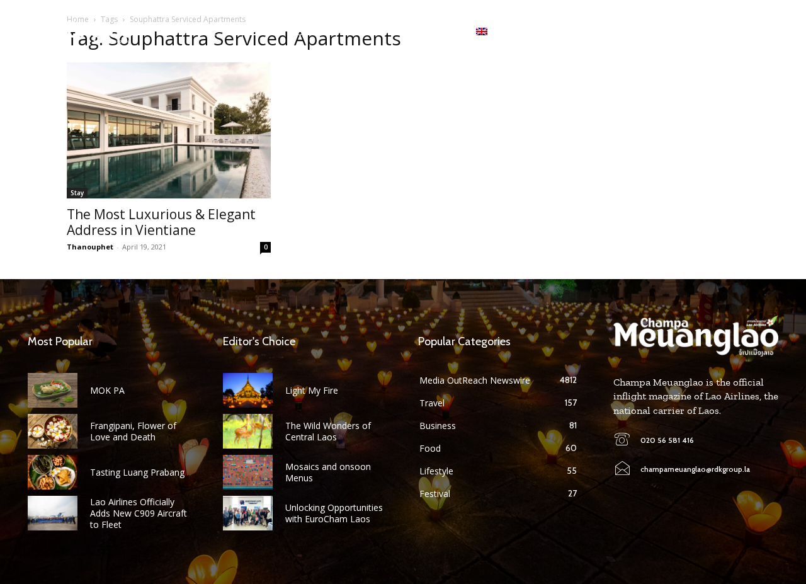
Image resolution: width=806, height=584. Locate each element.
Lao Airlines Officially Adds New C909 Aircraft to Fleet (138, 513)
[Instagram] (716, 31)
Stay (77, 192)
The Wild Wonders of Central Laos (328, 431)
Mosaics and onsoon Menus (328, 472)
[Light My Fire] (248, 390)
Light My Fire (311, 390)
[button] (768, 31)
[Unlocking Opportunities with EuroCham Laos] (248, 513)
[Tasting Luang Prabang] (52, 472)
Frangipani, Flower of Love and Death (133, 431)
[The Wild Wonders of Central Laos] (248, 431)
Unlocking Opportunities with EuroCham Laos (334, 513)
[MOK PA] (52, 390)
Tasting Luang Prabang (137, 472)
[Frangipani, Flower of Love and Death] (52, 431)
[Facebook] (696, 31)
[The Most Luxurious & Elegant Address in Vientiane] (169, 130)
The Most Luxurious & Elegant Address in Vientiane (161, 222)
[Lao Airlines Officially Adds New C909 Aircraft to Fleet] (52, 513)
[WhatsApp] (735, 31)
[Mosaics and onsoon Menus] (248, 472)
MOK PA (107, 390)
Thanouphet (90, 246)
